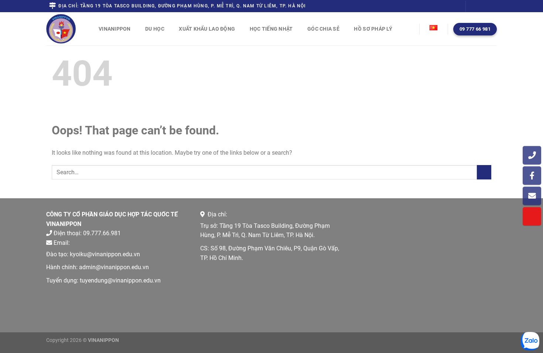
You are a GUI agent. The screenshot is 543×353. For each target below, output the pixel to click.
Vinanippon (115, 29)
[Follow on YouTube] (493, 6)
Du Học (154, 29)
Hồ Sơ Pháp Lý (373, 29)
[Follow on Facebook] (472, 6)
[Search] (411, 28)
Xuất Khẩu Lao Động (207, 29)
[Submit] (484, 172)
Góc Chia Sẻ (323, 29)
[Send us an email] (479, 6)
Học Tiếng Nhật (271, 29)
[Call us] (486, 6)
